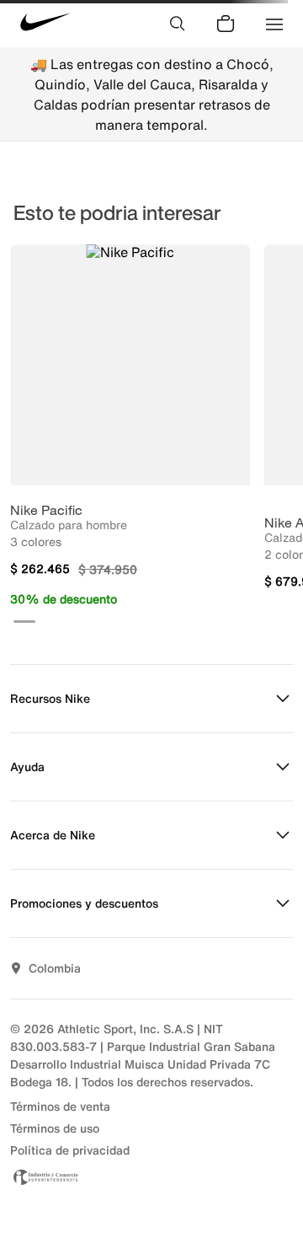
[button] (24, 621)
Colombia (55, 968)
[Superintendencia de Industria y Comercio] (151, 1177)
